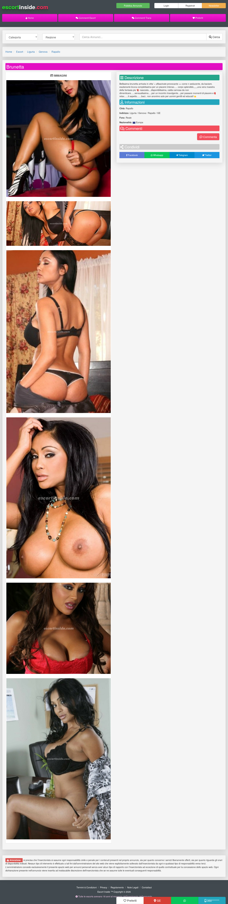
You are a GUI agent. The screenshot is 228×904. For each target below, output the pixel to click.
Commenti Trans (142, 17)
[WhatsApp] (184, 900)
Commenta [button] (209, 137)
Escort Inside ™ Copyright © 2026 (114, 891)
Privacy (103, 887)
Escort (19, 51)
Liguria (31, 51)
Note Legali (132, 887)
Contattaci (147, 887)
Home (30, 17)
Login (166, 5)
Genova (43, 51)
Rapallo (55, 51)
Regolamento (117, 887)
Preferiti (199, 17)
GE (158, 900)
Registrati (190, 5)
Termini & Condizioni (86, 887)
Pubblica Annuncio (133, 5)
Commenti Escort (87, 17)
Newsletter (214, 5)
